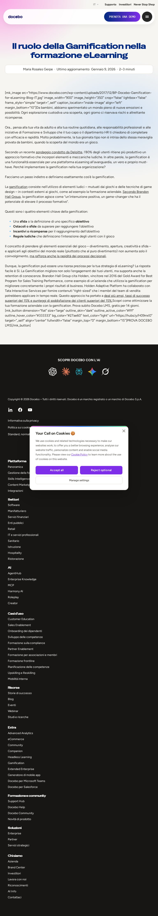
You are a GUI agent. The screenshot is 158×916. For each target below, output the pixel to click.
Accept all (56, 470)
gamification (18, 187)
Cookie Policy (79, 454)
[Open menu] (147, 17)
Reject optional (101, 470)
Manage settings (79, 480)
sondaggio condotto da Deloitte (59, 152)
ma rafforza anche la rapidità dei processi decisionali (68, 256)
